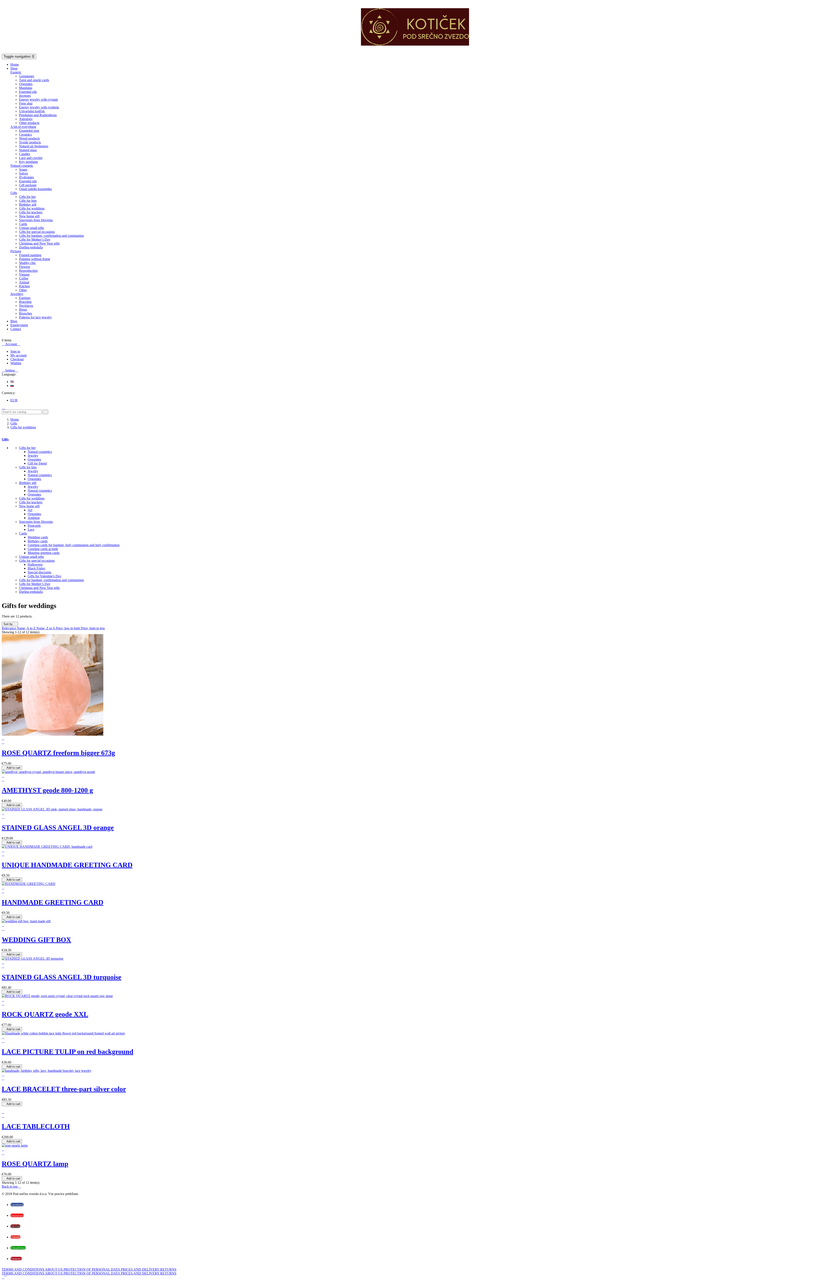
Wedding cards (38, 537)
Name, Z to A (46, 628)
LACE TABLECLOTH (36, 1126)
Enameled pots (29, 130)
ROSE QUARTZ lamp (35, 1164)
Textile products (30, 142)
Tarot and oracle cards (34, 80)
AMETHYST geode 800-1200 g (47, 790)
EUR (14, 400)
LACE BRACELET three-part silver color (64, 1089)
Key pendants (28, 162)
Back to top (11, 1186)
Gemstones (26, 76)
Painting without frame (34, 259)
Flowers (24, 267)
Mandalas (25, 88)
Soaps (23, 169)
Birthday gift (27, 204)
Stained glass (28, 150)
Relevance (9, 628)
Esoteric (15, 72)
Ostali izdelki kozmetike (35, 189)
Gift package (28, 185)
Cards (23, 224)
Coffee (23, 278)
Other (23, 290)
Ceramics (25, 134)
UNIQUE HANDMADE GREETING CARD (67, 865)
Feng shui (25, 103)
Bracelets (25, 302)
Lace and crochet (30, 158)
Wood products (29, 138)
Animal (24, 282)
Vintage (24, 274)
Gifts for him (28, 200)
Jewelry (33, 455)
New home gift (29, 216)
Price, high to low (93, 628)
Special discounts (39, 572)
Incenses (25, 95)
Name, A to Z (26, 628)
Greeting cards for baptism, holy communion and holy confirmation (74, 545)
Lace (31, 529)
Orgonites (25, 84)
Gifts (13, 193)
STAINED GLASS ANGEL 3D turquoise (61, 977)
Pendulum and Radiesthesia (38, 115)
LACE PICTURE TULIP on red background (67, 1051)
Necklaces (26, 305)
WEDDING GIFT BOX (36, 940)
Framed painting (30, 255)
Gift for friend (37, 463)
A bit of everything (23, 127)
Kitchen (24, 286)
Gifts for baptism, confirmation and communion (51, 235)
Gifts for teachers (30, 212)
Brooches (25, 313)
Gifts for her (27, 197)
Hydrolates (26, 177)
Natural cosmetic (21, 165)
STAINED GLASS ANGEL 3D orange (58, 827)
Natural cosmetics (40, 452)
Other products (29, 123)
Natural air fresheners (33, 146)
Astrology (26, 119)
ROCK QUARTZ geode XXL (45, 1014)
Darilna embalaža (31, 247)
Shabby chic (27, 263)
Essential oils (28, 92)
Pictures (15, 251)
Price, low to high (68, 628)
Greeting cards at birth (43, 549)
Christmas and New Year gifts (39, 243)
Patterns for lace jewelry (35, 317)
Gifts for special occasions (37, 232)
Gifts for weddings (32, 208)
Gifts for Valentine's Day (44, 576)
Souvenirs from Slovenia (36, 220)
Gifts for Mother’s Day (34, 239)
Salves (23, 173)
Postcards (34, 525)
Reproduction (28, 270)
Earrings (24, 298)
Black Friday (36, 568)
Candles (24, 154)
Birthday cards (38, 541)
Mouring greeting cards (43, 553)
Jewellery (16, 294)
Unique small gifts (31, 228)
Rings (23, 309)
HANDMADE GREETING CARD (52, 902)
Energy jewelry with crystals (38, 99)
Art (30, 510)
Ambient (34, 518)
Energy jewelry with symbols (39, 107)
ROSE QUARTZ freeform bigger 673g (58, 753)
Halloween (35, 564)
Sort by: (9, 624)
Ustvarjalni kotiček (32, 111)
